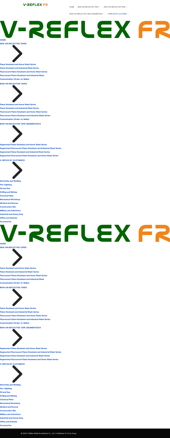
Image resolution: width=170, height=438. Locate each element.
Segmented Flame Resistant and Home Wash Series (23, 144)
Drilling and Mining (8, 192)
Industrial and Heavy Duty (11, 214)
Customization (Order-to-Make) (14, 79)
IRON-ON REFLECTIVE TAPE (114, 7)
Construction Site (8, 207)
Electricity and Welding (10, 181)
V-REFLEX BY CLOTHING (117, 14)
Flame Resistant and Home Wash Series (18, 64)
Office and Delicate (8, 218)
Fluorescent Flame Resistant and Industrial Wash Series (25, 115)
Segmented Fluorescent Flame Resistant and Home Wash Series (29, 155)
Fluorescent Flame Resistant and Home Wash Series (23, 72)
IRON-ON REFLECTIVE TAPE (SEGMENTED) (85, 14)
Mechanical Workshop (10, 199)
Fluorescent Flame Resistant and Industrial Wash (22, 75)
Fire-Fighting (6, 184)
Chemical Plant (6, 196)
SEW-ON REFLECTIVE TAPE (88, 7)
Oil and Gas (5, 188)
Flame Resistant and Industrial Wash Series (19, 68)
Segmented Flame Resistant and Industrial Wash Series (25, 152)
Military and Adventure (10, 210)
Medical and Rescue (9, 203)
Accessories (5, 221)
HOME (71, 7)
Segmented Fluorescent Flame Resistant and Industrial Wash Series (30, 148)
